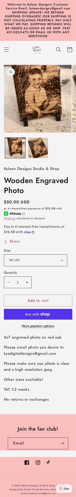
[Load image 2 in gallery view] (38, 148)
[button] (6, 49)
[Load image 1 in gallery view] (15, 148)
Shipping (9, 218)
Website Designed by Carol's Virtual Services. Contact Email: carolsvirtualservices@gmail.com (38, 489)
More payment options (38, 326)
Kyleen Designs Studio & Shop (38, 485)
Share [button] (14, 241)
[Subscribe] (62, 443)
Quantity (10, 272)
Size (7, 250)
